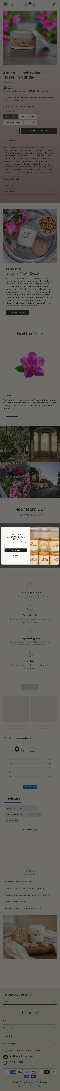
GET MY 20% (16, 550)
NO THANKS (15, 555)
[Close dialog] (57, 528)
